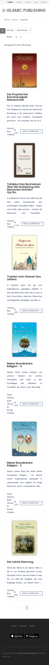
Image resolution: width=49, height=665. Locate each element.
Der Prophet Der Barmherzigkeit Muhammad (17, 97)
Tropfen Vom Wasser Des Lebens (24, 278)
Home (7, 19)
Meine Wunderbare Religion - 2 (20, 464)
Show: (9, 36)
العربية (36, 2)
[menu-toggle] (3, 10)
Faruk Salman (10, 396)
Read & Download (30, 131)
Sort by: (10, 30)
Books (15, 19)
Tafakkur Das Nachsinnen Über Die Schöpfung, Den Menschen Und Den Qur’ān (24, 188)
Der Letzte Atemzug (20, 561)
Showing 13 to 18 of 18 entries (17, 45)
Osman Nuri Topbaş (10, 131)
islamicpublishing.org (27, 653)
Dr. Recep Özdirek (10, 410)
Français (19, 2)
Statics (32, 626)
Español (43, 2)
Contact (23, 626)
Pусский (28, 2)
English (10, 2)
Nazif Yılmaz (10, 402)
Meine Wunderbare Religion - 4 (20, 365)
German (24, 19)
